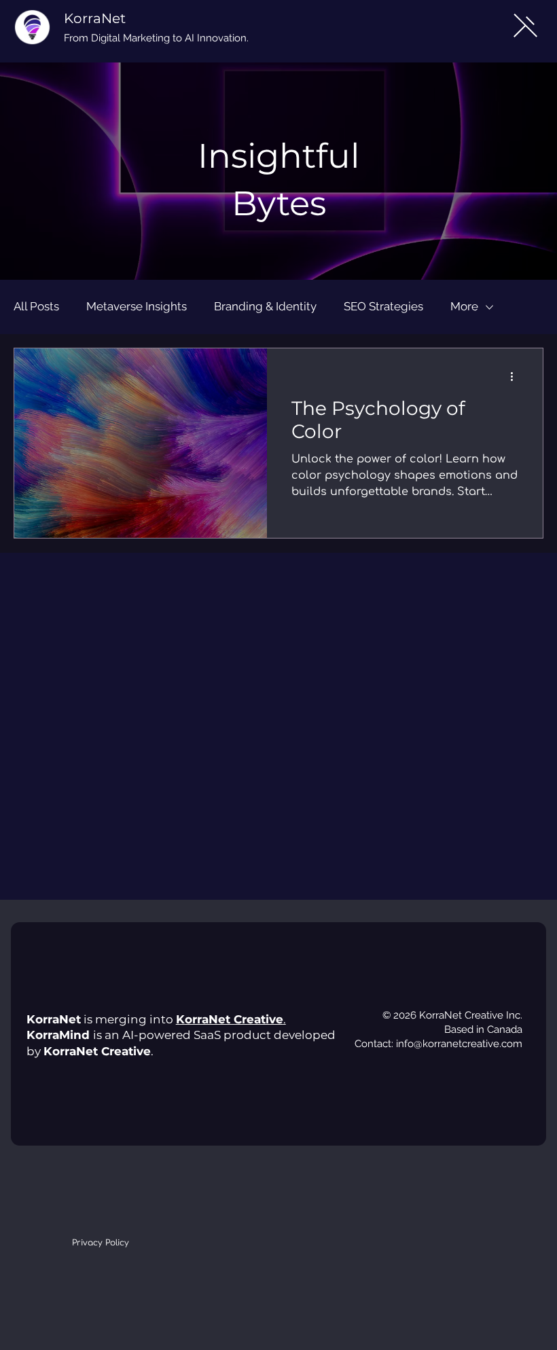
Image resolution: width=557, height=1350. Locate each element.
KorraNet (95, 18)
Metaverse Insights (136, 306)
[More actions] (516, 376)
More (464, 306)
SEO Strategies (383, 306)
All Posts (36, 306)
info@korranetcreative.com (459, 1044)
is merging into (101, 1019)
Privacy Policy (100, 1242)
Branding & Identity (265, 306)
